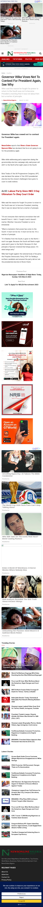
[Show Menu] (3, 53)
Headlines (5, 59)
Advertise (5, 874)
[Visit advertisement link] (21, 64)
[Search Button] (40, 53)
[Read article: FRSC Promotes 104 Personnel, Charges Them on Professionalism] (6, 767)
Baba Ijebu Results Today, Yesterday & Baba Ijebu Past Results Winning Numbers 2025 (25, 700)
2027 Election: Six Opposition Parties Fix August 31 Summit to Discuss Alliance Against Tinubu (25, 784)
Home (3, 73)
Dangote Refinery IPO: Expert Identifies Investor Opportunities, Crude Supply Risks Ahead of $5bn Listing (26, 825)
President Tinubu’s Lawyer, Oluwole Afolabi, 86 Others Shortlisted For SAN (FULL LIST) (24, 716)
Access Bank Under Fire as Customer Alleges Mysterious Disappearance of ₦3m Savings (26, 758)
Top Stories (17, 59)
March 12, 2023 (23, 100)
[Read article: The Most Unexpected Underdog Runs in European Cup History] (6, 834)
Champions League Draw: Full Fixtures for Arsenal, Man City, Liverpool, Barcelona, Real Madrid (25, 792)
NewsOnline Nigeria (9, 100)
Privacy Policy (6, 880)
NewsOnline (6, 145)
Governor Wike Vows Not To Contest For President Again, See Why (18, 666)
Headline (9, 73)
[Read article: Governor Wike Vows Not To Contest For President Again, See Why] (21, 661)
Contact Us (5, 877)
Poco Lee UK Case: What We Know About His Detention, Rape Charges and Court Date (25, 683)
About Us (5, 872)
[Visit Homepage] (21, 53)
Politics (28, 59)
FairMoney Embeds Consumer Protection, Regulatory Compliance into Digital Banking (25, 733)
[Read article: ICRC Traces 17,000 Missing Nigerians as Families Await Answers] (6, 818)
